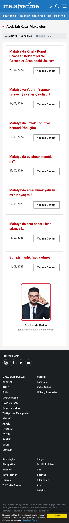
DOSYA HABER (10, 397)
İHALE (6, 387)
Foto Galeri (43, 382)
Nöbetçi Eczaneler (47, 392)
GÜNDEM (7, 450)
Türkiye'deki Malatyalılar (16, 413)
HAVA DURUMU (10, 403)
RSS (39, 469)
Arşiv (40, 485)
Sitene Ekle (43, 480)
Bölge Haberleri (11, 408)
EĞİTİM (6, 434)
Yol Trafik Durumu (12, 485)
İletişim (41, 490)
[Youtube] (28, 362)
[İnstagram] (6, 362)
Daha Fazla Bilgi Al (30, 520)
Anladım (57, 515)
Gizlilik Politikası (46, 464)
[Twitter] (21, 362)
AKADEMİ (8, 382)
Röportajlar (9, 459)
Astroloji (7, 469)
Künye (40, 459)
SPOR (6, 444)
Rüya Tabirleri (10, 474)
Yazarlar (41, 376)
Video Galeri (44, 387)
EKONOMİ (8, 429)
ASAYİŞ (6, 423)
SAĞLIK (7, 439)
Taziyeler (8, 480)
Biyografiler (9, 464)
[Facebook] (13, 362)
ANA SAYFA (11, 36)
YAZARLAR (26, 36)
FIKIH (5, 392)
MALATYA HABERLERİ (14, 376)
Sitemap (41, 474)
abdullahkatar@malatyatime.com (35, 329)
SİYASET (7, 418)
